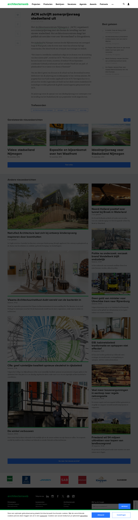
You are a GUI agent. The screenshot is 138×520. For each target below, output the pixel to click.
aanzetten (84, 516)
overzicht (43, 516)
